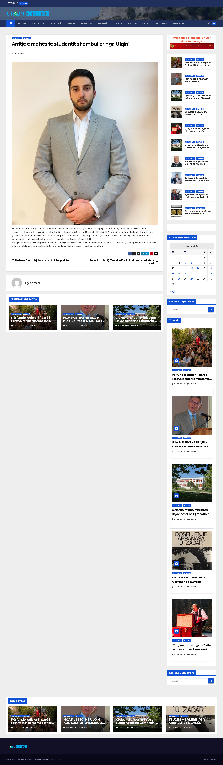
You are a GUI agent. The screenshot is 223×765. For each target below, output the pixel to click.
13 (192, 268)
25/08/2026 (179, 384)
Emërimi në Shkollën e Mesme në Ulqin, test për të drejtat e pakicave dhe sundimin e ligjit (197, 149)
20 (191, 273)
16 (211, 268)
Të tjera (161, 23)
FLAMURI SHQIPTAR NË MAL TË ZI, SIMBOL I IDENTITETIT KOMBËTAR (197, 164)
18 (179, 273)
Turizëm (117, 23)
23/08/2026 (179, 519)
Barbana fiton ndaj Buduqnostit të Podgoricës (42, 260)
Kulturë (102, 23)
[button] (209, 23)
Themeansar (55, 760)
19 (185, 273)
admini (35, 283)
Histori (132, 23)
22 (204, 273)
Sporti (146, 23)
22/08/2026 (179, 654)
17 (173, 273)
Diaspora (86, 23)
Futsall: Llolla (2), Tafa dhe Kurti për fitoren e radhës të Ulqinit (122, 262)
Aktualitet (39, 23)
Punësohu (179, 23)
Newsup (43, 760)
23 (210, 273)
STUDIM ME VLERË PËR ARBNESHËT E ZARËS (196, 113)
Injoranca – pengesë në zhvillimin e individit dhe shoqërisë (197, 197)
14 (198, 268)
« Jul (172, 291)
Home (205, 760)
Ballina (22, 23)
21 (198, 273)
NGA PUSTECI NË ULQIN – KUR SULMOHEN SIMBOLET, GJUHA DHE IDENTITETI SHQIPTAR (197, 83)
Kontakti (213, 760)
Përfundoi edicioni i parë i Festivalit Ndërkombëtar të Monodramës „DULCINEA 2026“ (198, 66)
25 (179, 278)
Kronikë (71, 23)
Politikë (56, 23)
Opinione (78, 314)
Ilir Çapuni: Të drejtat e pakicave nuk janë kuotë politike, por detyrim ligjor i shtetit (198, 182)
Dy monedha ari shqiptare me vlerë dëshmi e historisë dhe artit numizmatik (198, 215)
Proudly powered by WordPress (19, 760)
